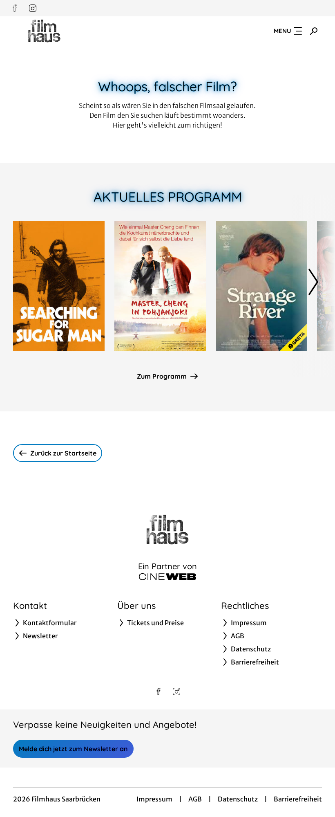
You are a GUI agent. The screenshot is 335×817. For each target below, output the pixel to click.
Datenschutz (238, 799)
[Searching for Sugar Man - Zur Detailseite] (59, 286)
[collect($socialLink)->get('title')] (15, 8)
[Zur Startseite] (70, 31)
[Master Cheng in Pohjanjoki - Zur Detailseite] (160, 286)
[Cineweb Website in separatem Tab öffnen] (167, 576)
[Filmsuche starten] (314, 31)
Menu (282, 31)
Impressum (154, 799)
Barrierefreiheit (298, 799)
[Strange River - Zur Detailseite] (261, 286)
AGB (195, 799)
